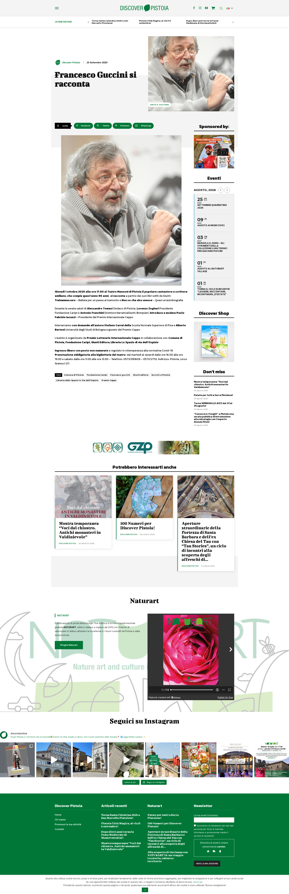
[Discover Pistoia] (58, 62)
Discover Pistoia (71, 62)
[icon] (213, 8)
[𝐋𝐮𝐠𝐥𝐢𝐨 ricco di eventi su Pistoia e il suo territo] (162, 759)
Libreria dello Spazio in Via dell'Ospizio (77, 380)
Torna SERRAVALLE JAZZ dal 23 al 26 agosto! (213, 404)
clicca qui (197, 881)
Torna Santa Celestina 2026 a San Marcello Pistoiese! (110, 22)
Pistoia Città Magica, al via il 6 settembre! (155, 22)
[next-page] (233, 22)
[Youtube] (206, 8)
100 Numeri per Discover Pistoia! (137, 525)
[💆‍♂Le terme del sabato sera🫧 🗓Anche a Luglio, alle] (235, 759)
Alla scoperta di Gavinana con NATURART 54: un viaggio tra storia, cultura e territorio (168, 857)
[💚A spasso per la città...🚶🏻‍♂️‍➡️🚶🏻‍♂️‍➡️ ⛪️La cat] (90, 759)
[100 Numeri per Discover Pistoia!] (144, 497)
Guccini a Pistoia (160, 375)
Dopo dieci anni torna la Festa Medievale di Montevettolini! (202, 22)
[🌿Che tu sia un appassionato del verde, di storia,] (126, 759)
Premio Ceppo (109, 380)
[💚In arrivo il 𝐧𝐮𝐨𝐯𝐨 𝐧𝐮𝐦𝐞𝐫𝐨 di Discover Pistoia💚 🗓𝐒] (199, 759)
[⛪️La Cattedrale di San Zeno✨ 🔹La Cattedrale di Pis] (53, 759)
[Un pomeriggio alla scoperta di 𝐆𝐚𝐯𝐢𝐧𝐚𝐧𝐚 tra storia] (271, 759)
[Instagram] (200, 8)
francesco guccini (120, 375)
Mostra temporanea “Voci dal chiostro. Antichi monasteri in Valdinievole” (211, 384)
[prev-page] (88, 22)
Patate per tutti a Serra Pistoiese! (213, 395)
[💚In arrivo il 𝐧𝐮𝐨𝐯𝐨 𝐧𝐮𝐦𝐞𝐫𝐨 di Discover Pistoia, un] (17, 759)
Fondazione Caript (97, 375)
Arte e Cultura (159, 104)
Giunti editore (140, 375)
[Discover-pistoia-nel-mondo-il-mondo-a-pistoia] (144, 8)
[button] (229, 8)
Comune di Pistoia (74, 375)
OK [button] (145, 890)
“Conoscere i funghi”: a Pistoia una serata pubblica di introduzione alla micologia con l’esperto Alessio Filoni (214, 418)
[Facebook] (194, 8)
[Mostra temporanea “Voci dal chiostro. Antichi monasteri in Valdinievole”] (83, 497)
